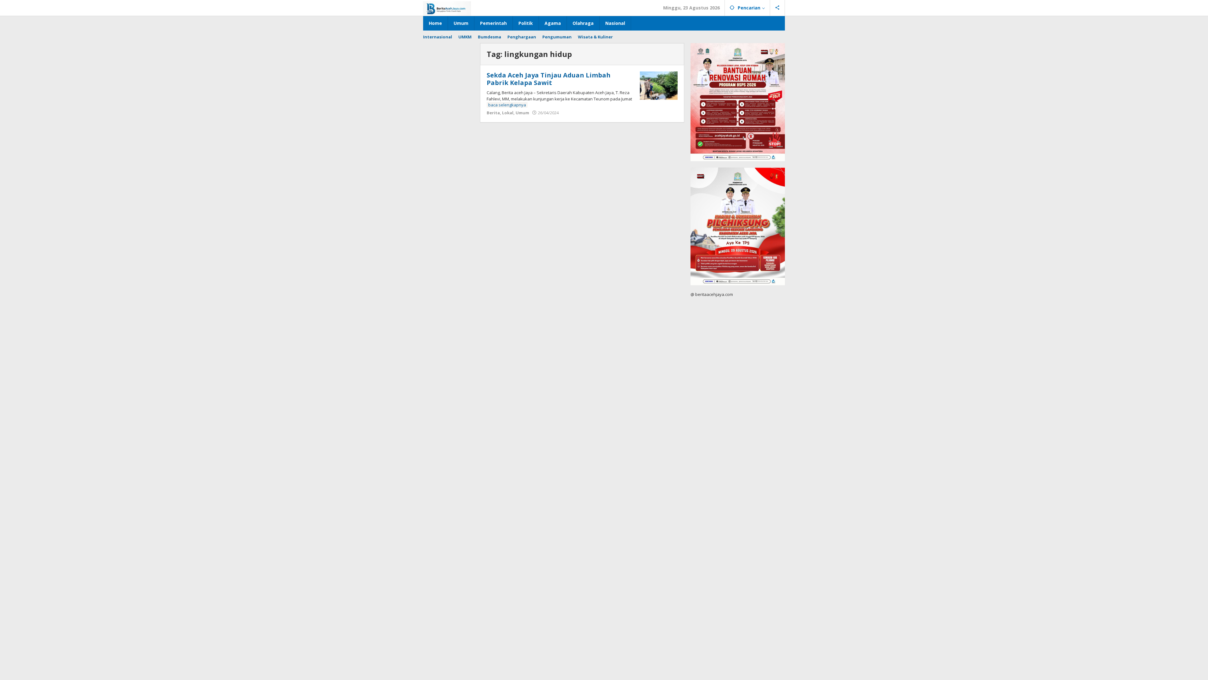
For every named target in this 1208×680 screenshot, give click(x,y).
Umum (522, 113)
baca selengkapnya (507, 105)
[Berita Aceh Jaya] (447, 8)
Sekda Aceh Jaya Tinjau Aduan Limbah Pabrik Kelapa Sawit (549, 79)
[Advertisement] (448, 137)
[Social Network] (777, 8)
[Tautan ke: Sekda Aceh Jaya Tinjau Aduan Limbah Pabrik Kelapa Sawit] (659, 85)
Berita (493, 113)
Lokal (507, 113)
